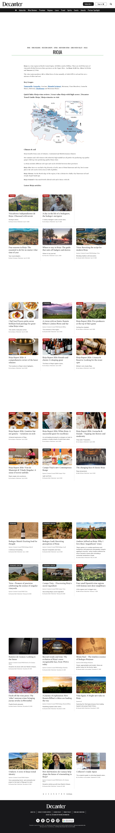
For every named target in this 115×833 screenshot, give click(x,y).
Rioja (85, 48)
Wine (28, 48)
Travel (63, 10)
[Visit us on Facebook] (43, 820)
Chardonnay (40, 88)
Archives (69, 794)
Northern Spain (64, 48)
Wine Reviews (32, 10)
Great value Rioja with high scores (65, 94)
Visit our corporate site (79, 825)
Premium (42, 10)
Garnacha (36, 86)
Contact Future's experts (44, 812)
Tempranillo (28, 86)
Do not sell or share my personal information (57, 815)
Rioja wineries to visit (50, 97)
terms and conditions (78, 812)
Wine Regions (36, 48)
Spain (56, 48)
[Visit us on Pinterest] (53, 820)
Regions (50, 10)
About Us (32, 812)
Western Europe (47, 48)
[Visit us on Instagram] (58, 820)
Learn (57, 10)
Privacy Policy (67, 812)
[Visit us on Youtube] (48, 820)
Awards (83, 10)
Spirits (69, 10)
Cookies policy (57, 812)
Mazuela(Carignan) (54, 86)
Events (76, 10)
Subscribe (88, 4)
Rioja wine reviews (42, 94)
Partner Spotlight (94, 10)
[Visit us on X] (38, 820)
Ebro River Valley (76, 48)
